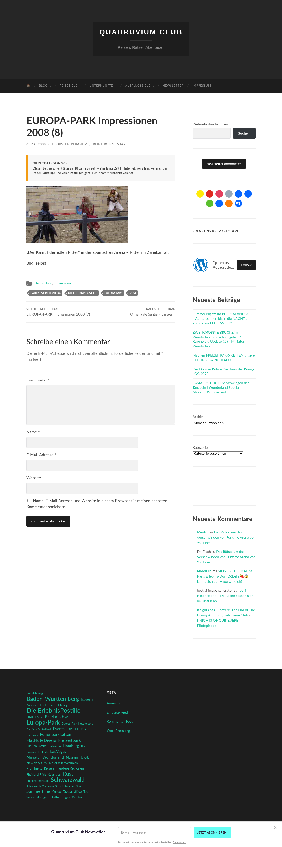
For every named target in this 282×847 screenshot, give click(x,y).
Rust (133, 293)
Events (59, 729)
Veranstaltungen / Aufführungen (48, 797)
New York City (36, 763)
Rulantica (54, 774)
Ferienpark (32, 735)
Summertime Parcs (43, 791)
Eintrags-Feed (117, 712)
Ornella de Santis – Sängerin (152, 312)
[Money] (238, 203)
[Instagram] (219, 194)
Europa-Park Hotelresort (77, 723)
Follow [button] (246, 265)
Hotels (44, 752)
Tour (86, 791)
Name (33, 432)
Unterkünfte (101, 85)
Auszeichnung (34, 693)
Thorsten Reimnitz (69, 144)
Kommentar (38, 380)
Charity (62, 705)
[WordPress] (229, 203)
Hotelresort (32, 752)
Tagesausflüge (72, 791)
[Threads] (229, 194)
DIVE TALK (34, 717)
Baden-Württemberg (45, 293)
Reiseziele (68, 85)
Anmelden (114, 703)
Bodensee (32, 705)
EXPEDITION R (76, 729)
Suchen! (244, 133)
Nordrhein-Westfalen (63, 763)
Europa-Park (113, 293)
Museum (72, 757)
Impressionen (63, 283)
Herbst (84, 746)
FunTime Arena (36, 746)
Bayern (87, 699)
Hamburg (71, 746)
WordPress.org (118, 731)
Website (33, 478)
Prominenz (34, 768)
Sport (79, 786)
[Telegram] (248, 194)
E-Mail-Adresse (41, 455)
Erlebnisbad (57, 716)
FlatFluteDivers (41, 740)
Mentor (203, 532)
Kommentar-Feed (120, 721)
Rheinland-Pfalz (36, 774)
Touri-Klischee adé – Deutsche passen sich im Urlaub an (225, 596)
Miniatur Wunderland (45, 757)
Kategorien (201, 447)
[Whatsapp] (210, 203)
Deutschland (43, 283)
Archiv (198, 417)
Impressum (201, 85)
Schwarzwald (68, 780)
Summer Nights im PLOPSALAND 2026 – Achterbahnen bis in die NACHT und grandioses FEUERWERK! (223, 318)
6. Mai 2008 (36, 144)
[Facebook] (238, 194)
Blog (43, 85)
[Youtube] (210, 194)
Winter (77, 797)
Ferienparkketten (55, 735)
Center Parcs (48, 705)
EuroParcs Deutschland (38, 729)
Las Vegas (58, 752)
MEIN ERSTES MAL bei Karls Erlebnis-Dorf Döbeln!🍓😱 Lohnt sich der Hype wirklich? (225, 576)
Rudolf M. (204, 571)
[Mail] (200, 194)
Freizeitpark (69, 740)
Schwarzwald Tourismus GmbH (44, 786)
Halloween (54, 746)
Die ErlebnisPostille (82, 293)
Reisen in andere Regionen (64, 768)
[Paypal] (219, 203)
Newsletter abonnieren (224, 164)
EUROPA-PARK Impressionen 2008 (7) (58, 312)
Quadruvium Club (141, 32)
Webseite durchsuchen (210, 124)
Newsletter (173, 85)
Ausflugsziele (137, 85)
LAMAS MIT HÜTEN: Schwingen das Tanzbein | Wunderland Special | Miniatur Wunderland (221, 387)
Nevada (84, 757)
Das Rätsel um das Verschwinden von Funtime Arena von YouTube (226, 538)
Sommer (69, 786)
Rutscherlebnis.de (37, 781)
